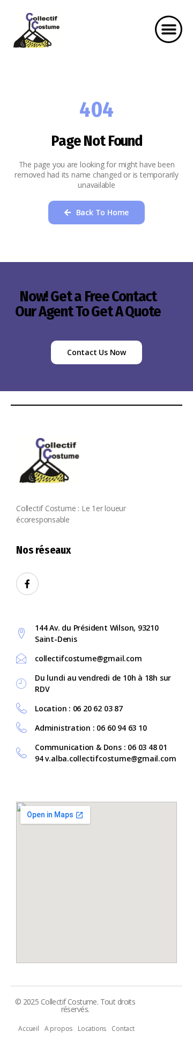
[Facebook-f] (27, 583)
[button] (168, 29)
